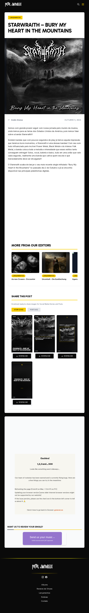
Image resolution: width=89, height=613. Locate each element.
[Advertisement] (44, 434)
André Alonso (17, 120)
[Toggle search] (78, 4)
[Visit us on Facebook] (46, 577)
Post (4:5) (34, 310)
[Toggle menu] (82, 4)
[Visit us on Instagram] (43, 577)
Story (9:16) (18, 310)
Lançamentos (15, 17)
